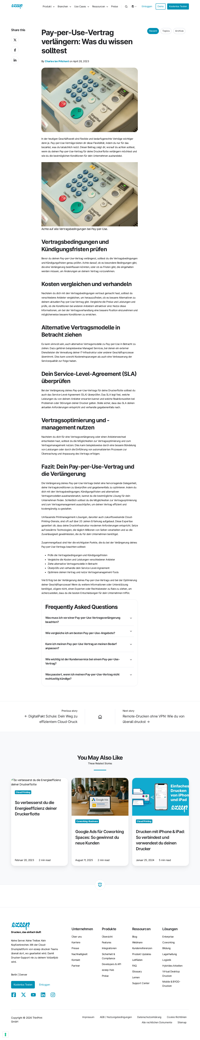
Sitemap (182, 1022)
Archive (179, 31)
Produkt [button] (47, 6)
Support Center (140, 983)
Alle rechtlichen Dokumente (157, 1022)
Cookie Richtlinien (177, 1017)
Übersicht (107, 936)
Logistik (166, 959)
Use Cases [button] (80, 6)
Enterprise (168, 936)
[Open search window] (126, 6)
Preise (114, 6)
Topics (166, 31)
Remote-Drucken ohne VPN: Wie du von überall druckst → (154, 719)
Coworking (168, 942)
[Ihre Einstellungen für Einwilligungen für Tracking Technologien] (5, 1035)
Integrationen (109, 948)
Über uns (77, 936)
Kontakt (76, 959)
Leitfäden (137, 959)
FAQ (134, 965)
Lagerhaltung (169, 954)
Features (106, 942)
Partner (76, 965)
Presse (75, 948)
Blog (134, 936)
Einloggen (147, 6)
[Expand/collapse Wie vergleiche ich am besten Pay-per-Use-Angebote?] (131, 631)
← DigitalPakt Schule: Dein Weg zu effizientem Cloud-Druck (50, 719)
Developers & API (111, 964)
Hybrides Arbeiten (172, 965)
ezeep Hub (108, 969)
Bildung (166, 948)
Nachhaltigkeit (79, 954)
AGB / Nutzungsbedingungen (116, 1017)
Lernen (136, 977)
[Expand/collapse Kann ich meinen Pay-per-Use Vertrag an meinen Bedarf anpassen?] (131, 644)
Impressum (88, 1017)
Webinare (137, 942)
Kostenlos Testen (178, 6)
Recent (153, 31)
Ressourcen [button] (98, 6)
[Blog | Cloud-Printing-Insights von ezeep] (100, 716)
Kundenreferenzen (142, 948)
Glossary (137, 971)
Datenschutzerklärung (149, 1017)
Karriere (76, 942)
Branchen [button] (63, 6)
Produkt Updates (141, 954)
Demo (161, 6)
